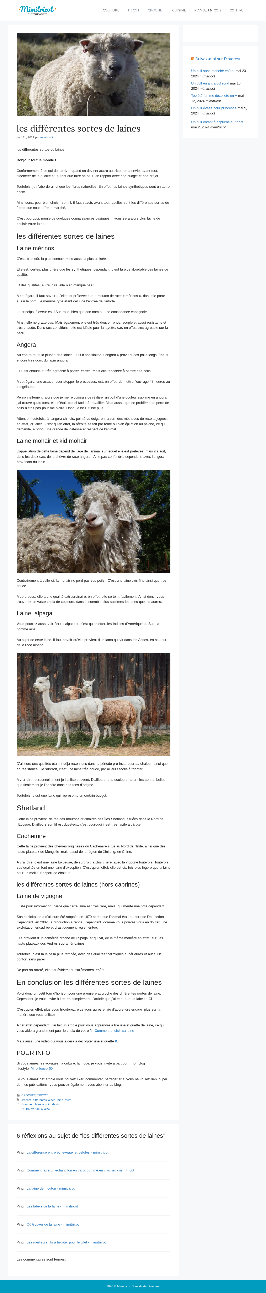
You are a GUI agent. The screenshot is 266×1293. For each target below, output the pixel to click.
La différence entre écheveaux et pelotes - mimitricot (67, 1152)
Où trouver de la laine (35, 1108)
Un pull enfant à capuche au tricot (217, 122)
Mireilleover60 (42, 1069)
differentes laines (44, 1100)
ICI (117, 1041)
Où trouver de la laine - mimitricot (53, 1224)
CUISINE (179, 10)
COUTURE (111, 10)
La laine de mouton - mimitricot (51, 1188)
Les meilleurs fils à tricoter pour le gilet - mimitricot (66, 1242)
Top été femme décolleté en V (214, 96)
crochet (26, 1100)
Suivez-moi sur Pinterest (217, 59)
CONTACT (237, 10)
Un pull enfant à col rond (210, 83)
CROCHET (156, 10)
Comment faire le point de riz (40, 1104)
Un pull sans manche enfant (212, 71)
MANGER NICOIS (207, 10)
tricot (68, 1100)
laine (60, 1100)
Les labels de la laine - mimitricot (52, 1206)
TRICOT (133, 10)
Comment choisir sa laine (114, 1031)
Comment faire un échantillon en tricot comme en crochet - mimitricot (80, 1170)
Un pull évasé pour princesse (213, 108)
